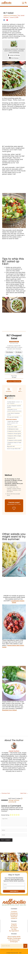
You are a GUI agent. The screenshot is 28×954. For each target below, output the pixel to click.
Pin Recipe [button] (18, 352)
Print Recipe (15, 58)
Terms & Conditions (6, 949)
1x (5, 397)
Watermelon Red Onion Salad (13, 646)
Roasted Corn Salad (9, 710)
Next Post (24, 793)
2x (7, 397)
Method (20, 391)
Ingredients (8, 391)
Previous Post (5, 793)
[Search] (25, 946)
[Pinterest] (7, 20)
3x (10, 397)
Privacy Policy (16, 949)
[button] (23, 3)
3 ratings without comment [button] (15, 800)
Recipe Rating (5, 815)
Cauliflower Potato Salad (17, 601)
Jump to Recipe (14, 55)
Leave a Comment (10, 15)
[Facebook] (4, 20)
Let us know (10, 504)
